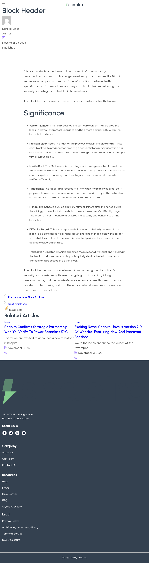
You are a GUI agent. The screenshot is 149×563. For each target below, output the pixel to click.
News (7, 322)
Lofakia (82, 557)
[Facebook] (4, 433)
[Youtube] (24, 433)
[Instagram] (17, 433)
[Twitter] (11, 433)
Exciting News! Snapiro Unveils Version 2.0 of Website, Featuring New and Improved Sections (108, 332)
